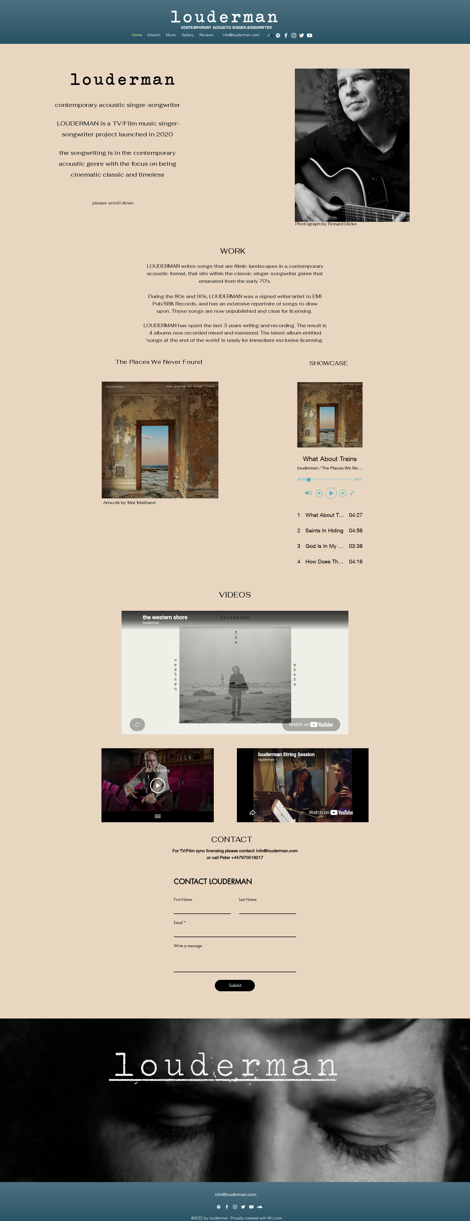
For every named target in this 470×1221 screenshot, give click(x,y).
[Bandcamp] (270, 35)
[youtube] (309, 35)
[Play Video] (157, 785)
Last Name (247, 899)
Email (178, 923)
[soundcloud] (259, 1207)
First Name (183, 899)
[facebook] (286, 35)
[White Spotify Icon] (278, 35)
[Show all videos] (158, 816)
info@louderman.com (241, 34)
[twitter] (301, 35)
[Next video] (202, 780)
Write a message (188, 946)
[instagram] (293, 35)
